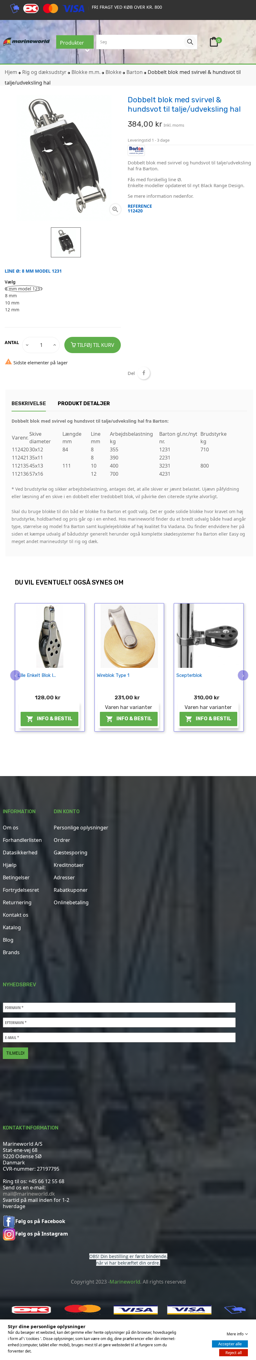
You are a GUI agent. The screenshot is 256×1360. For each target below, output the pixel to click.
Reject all (233, 1352)
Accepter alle (230, 1344)
